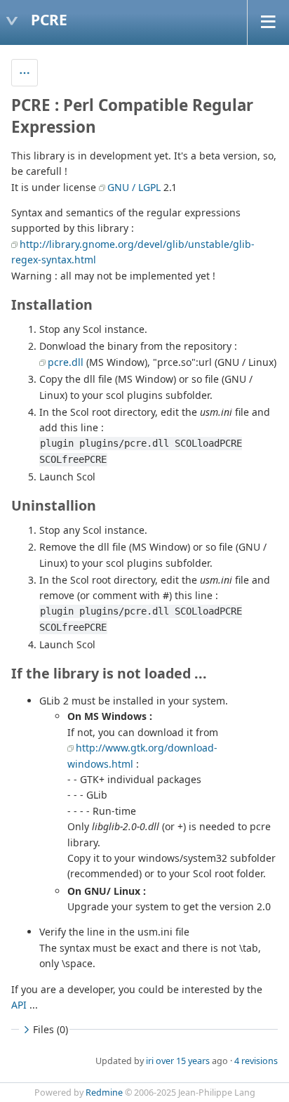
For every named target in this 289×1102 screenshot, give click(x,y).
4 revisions (256, 1061)
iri (150, 1061)
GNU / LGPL (134, 187)
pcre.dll (65, 362)
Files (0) (50, 1029)
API (19, 1004)
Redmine (104, 1092)
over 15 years (183, 1061)
